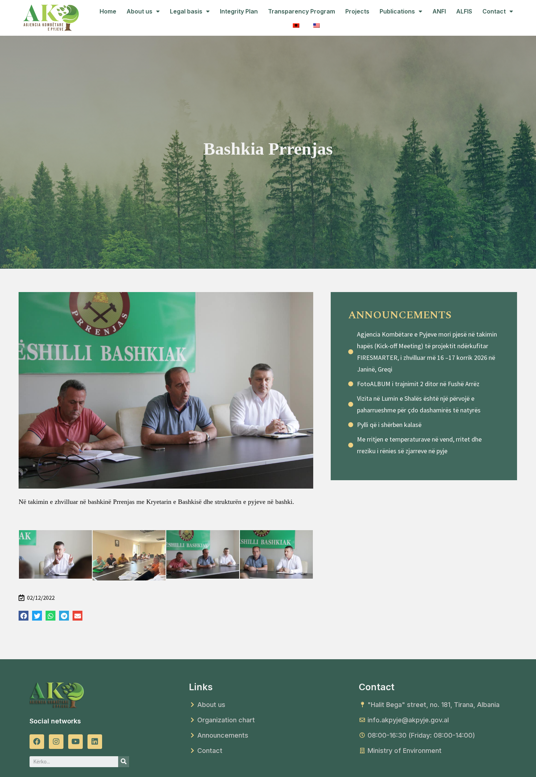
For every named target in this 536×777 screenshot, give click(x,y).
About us (139, 11)
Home (108, 11)
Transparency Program (301, 11)
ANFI (439, 11)
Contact (494, 11)
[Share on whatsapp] (50, 616)
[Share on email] (77, 616)
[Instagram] (56, 741)
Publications (397, 11)
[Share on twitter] (37, 616)
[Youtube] (75, 741)
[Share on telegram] (64, 616)
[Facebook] (37, 741)
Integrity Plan (239, 11)
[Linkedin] (95, 741)
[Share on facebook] (23, 616)
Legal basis (186, 11)
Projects (357, 11)
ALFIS (464, 11)
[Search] (123, 761)
